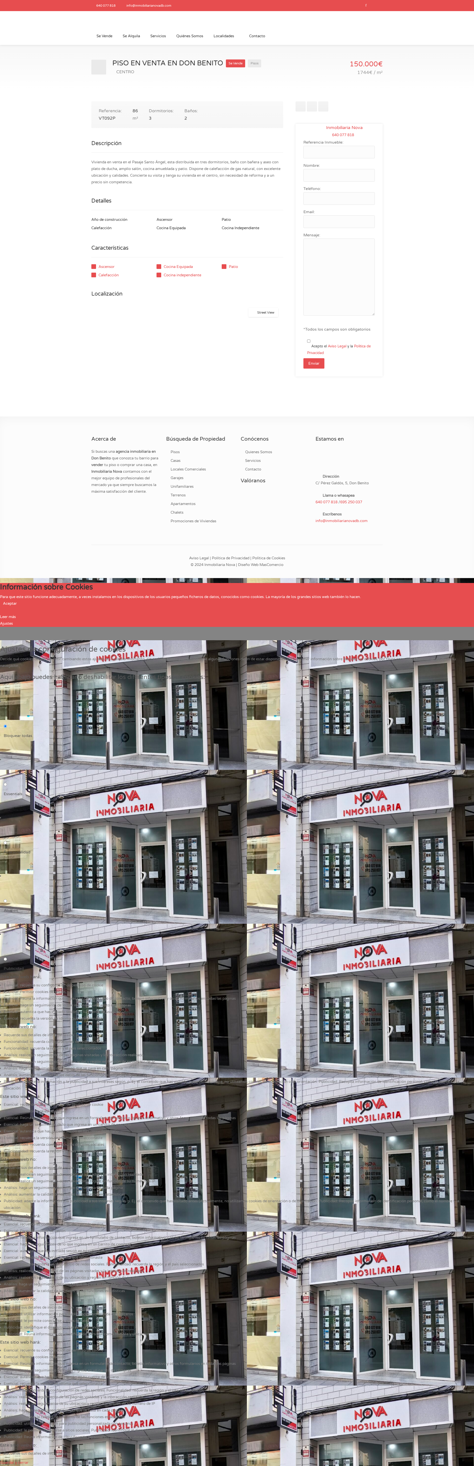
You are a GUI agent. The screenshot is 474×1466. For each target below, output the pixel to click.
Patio (233, 266)
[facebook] (366, 5)
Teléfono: (312, 188)
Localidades (224, 36)
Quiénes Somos (189, 36)
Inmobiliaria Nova (344, 127)
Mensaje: (311, 235)
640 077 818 (106, 6)
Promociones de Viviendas (193, 521)
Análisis (11, 910)
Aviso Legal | (200, 558)
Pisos (175, 452)
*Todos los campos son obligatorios (337, 329)
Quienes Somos (258, 452)
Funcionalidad (17, 852)
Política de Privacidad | (231, 558)
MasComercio (271, 565)
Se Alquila (131, 36)
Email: (309, 211)
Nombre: (311, 165)
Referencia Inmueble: (323, 142)
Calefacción (109, 275)
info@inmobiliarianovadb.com (148, 6)
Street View (265, 313)
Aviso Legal (337, 346)
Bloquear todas (18, 735)
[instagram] (377, 5)
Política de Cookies (268, 558)
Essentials (13, 793)
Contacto (257, 36)
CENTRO (125, 72)
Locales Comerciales (188, 469)
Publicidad (14, 968)
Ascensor (107, 266)
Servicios (158, 36)
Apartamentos (183, 504)
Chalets (177, 512)
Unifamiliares (182, 486)
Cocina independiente (182, 275)
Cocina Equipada (178, 266)
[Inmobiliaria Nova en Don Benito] (128, 23)
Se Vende (104, 36)
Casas (175, 460)
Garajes (177, 478)
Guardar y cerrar (14, 1462)
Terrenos (178, 495)
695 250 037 (351, 502)
